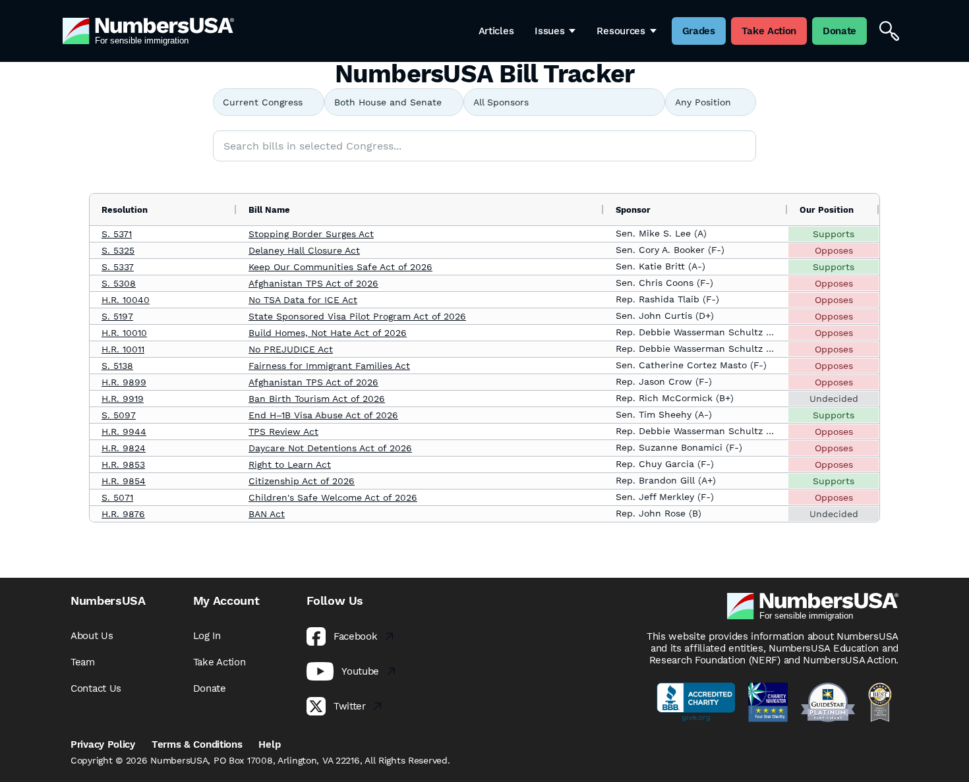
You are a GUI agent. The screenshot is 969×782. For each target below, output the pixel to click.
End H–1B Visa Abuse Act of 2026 (323, 415)
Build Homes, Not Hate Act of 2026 (328, 332)
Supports (833, 234)
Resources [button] (621, 31)
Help (269, 744)
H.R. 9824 (124, 448)
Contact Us (96, 688)
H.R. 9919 (123, 398)
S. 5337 (118, 267)
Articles (496, 31)
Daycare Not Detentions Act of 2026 (330, 448)
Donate (209, 688)
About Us (92, 636)
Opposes (834, 250)
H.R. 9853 (123, 464)
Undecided (833, 398)
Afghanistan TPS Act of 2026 (313, 283)
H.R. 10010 (124, 332)
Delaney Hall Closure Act (304, 250)
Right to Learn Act (290, 464)
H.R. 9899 (124, 382)
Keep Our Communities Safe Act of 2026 (340, 267)
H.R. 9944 (124, 431)
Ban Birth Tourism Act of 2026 (317, 398)
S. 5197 (117, 316)
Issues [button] (549, 31)
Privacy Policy (103, 744)
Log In (207, 636)
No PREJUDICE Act (291, 349)
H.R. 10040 (126, 299)
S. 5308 (119, 283)
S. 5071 (117, 497)
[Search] (889, 31)
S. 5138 (117, 365)
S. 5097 (119, 415)
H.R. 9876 (123, 514)
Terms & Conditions (197, 744)
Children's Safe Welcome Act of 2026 (333, 497)
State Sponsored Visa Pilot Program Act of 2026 (357, 316)
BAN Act (267, 514)
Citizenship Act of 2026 (302, 481)
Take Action (219, 662)
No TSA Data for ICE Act (303, 299)
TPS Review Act (283, 431)
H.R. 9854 (124, 481)
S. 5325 (118, 250)
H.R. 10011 (123, 349)
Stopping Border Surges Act (311, 234)
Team (83, 662)
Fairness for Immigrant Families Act (329, 365)
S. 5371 (117, 234)
